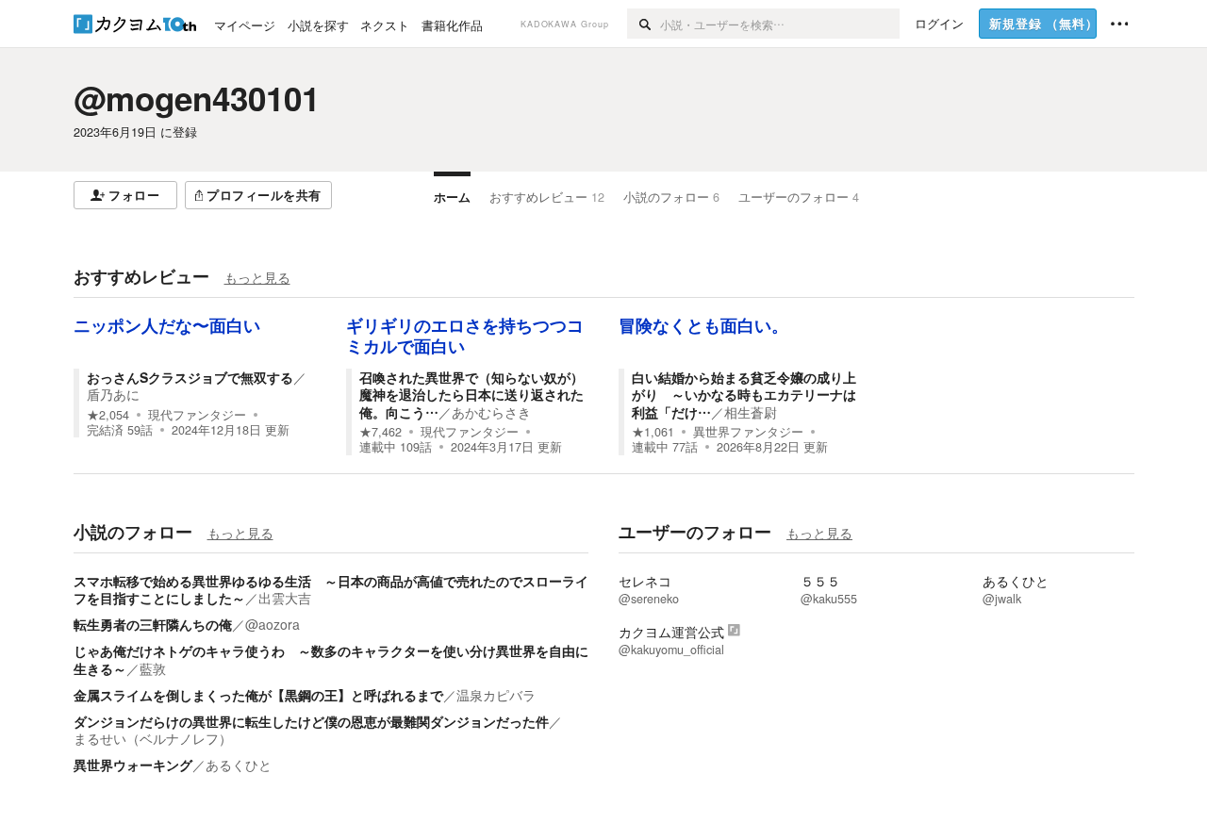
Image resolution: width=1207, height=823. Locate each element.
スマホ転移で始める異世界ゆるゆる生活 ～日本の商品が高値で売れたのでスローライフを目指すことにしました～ (331, 589)
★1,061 (653, 431)
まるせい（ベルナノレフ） (153, 738)
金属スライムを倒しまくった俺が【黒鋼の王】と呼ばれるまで (258, 694)
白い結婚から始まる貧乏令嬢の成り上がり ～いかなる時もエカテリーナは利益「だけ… (744, 394)
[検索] (643, 23)
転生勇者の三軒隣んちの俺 (153, 624)
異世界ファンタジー (748, 431)
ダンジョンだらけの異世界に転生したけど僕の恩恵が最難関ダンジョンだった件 (311, 721)
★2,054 (108, 414)
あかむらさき (491, 412)
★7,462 (380, 431)
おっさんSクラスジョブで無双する (190, 377)
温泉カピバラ (496, 694)
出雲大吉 (284, 597)
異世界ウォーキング (133, 764)
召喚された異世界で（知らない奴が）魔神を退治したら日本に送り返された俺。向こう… (471, 394)
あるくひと (239, 764)
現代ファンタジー (197, 414)
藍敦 (153, 668)
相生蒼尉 (750, 412)
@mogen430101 (197, 98)
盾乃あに (113, 394)
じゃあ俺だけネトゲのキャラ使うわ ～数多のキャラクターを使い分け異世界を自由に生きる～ (331, 659)
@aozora (272, 624)
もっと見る (257, 277)
